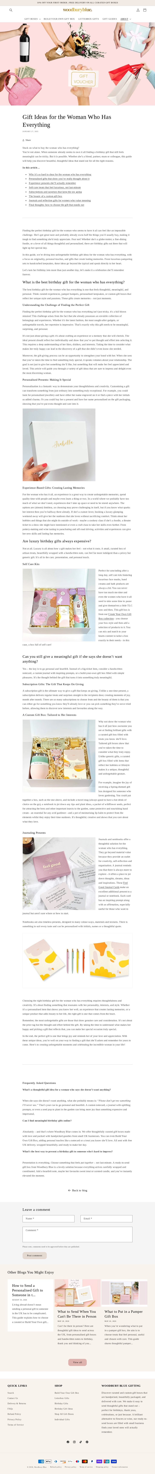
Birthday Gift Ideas (64, 1409)
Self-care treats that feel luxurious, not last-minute (55, 187)
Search (11, 1393)
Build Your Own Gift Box (67, 1393)
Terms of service (86, 1467)
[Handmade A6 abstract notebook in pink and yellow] (77, 989)
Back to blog (79, 1190)
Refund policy (56, 1467)
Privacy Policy (14, 1419)
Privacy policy (70, 1467)
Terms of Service (16, 1425)
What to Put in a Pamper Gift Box (124, 1314)
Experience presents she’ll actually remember (52, 183)
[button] (11, 10)
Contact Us (13, 1398)
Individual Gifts (62, 1419)
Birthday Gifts (61, 1403)
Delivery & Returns (17, 1403)
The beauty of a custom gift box (45, 196)
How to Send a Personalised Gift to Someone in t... (27, 1290)
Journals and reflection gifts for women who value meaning (60, 200)
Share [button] (28, 140)
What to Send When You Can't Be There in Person (77, 1314)
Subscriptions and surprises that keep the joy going (55, 192)
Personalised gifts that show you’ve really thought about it (59, 178)
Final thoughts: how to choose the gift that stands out (56, 205)
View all (77, 1362)
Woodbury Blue (40, 1467)
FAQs (10, 1409)
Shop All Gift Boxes (64, 1414)
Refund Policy (14, 1414)
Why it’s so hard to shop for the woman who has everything (60, 174)
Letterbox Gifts (62, 1398)
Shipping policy (102, 1467)
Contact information (120, 1467)
